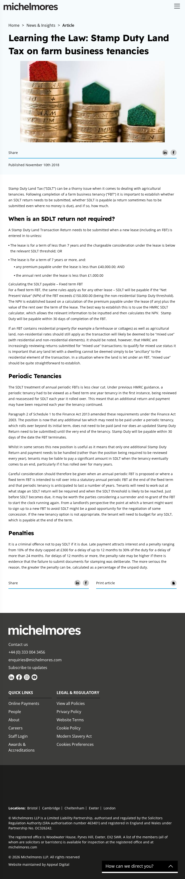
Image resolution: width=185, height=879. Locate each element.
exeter (94, 808)
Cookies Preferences (75, 744)
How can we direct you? (129, 866)
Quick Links (20, 692)
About (14, 719)
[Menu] (177, 6)
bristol (32, 808)
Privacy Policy (69, 711)
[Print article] (174, 583)
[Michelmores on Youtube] (34, 677)
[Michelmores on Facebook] (19, 677)
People (14, 711)
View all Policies (71, 703)
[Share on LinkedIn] (165, 153)
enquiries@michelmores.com (35, 660)
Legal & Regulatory (78, 692)
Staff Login (18, 736)
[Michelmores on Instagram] (27, 677)
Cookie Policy (68, 728)
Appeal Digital (58, 864)
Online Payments (23, 703)
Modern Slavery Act (74, 736)
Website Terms (70, 719)
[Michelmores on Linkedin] (11, 677)
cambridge (51, 808)
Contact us (18, 644)
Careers (15, 728)
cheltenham (74, 808)
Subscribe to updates (27, 667)
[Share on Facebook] (174, 153)
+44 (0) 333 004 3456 (26, 652)
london (110, 808)
